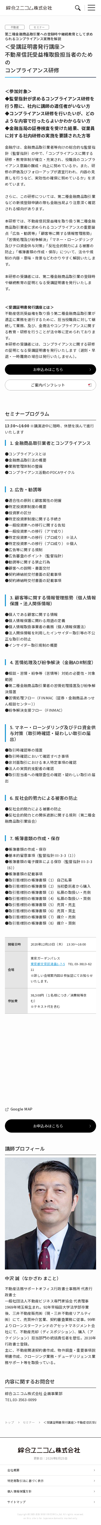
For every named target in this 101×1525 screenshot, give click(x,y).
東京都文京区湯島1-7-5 (48, 964)
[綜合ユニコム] (51, 1450)
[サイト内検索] (78, 8)
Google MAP (21, 1108)
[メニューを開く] (91, 7)
